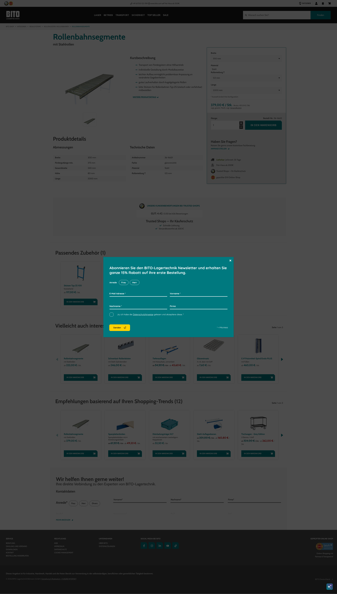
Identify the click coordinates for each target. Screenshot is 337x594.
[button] (230, 260)
